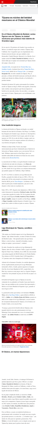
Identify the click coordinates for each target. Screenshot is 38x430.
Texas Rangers (19, 181)
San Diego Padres (14, 295)
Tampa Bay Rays (29, 69)
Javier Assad (5, 71)
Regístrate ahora (24, 347)
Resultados (33, 2)
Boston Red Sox (14, 158)
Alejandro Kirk (6, 67)
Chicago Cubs (21, 71)
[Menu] (2, 2)
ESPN (9, 2)
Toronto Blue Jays (26, 67)
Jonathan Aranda (6, 69)
